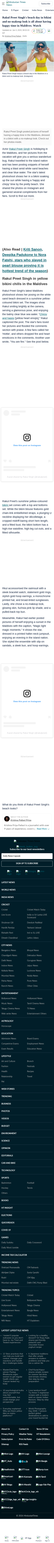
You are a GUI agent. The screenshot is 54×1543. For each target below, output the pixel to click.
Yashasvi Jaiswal (34, 939)
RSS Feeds (23, 1456)
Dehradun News (34, 967)
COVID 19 (6, 1242)
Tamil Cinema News (35, 1015)
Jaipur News (32, 977)
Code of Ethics (43, 1451)
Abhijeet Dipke (7, 1284)
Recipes (30, 1083)
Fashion (4, 1078)
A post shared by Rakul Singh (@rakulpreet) (27, 477)
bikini (5, 505)
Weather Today (25, 1446)
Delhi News (6, 972)
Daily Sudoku (7, 1254)
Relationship (6, 1088)
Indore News (7, 977)
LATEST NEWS (8, 894)
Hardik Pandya (7, 939)
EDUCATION (7, 1045)
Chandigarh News (9, 967)
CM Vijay (31, 1289)
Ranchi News (7, 998)
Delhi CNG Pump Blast (37, 1294)
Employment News (35, 1055)
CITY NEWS (6, 957)
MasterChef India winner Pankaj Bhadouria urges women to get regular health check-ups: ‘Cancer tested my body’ (12, 1388)
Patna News (6, 993)
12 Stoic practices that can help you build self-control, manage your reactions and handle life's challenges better (13, 1370)
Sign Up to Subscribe (27, 875)
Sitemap (5, 1456)
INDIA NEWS (7, 909)
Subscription (7, 1451)
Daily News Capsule (11, 868)
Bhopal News (33, 962)
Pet (2, 1093)
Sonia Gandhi (33, 1284)
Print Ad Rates (25, 1451)
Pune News (32, 993)
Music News (6, 1015)
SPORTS (5, 1190)
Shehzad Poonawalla (10, 1279)
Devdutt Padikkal (34, 934)
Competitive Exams (10, 1055)
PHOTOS (5, 1123)
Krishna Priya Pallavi (13, 36)
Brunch (30, 1073)
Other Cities (32, 998)
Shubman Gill (7, 934)
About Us (5, 1441)
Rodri (3, 1289)
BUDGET (5, 1138)
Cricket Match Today (36, 921)
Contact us (24, 1441)
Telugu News (7, 1327)
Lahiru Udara (32, 950)
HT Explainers (33, 1332)
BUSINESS (6, 1116)
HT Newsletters (43, 1446)
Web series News (9, 1025)
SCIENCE (5, 1153)
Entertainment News (10, 1322)
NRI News (6, 1332)
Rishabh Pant (7, 945)
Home (5, 10)
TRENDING (6, 1108)
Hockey (4, 1200)
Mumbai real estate (9, 1294)
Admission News (8, 1050)
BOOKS (4, 1212)
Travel (29, 1088)
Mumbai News (7, 987)
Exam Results (7, 1060)
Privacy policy (7, 1446)
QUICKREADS (7, 1234)
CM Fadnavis (32, 1279)
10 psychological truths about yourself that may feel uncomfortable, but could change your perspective (13, 1408)
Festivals (31, 1078)
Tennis (30, 1200)
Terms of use (42, 1441)
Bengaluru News (8, 962)
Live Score (6, 927)
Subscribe (45, 3)
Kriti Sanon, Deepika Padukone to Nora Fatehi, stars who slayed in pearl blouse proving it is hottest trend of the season (24, 260)
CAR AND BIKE (8, 1175)
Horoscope (6, 1038)
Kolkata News (7, 982)
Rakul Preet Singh (19, 148)
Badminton (6, 1195)
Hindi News (32, 1327)
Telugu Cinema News (10, 1020)
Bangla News (33, 1322)
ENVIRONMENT (8, 1145)
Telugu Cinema (33, 1317)
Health (4, 1083)
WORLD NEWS (8, 902)
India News (37, 10)
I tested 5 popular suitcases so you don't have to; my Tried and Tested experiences (13, 1350)
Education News (34, 1060)
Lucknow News (34, 982)
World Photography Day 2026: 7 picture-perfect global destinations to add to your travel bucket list (38, 1425)
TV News (31, 1020)
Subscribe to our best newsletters (27, 861)
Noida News (32, 987)
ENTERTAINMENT (9, 1005)
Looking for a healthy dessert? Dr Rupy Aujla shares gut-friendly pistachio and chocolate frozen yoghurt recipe (39, 1353)
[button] (3, 3)
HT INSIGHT (7, 1220)
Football (30, 1195)
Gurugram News (34, 972)
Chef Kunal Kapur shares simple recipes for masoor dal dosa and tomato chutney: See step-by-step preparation (38, 1387)
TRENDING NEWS (9, 1274)
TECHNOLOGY (8, 1182)
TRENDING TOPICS (10, 1302)
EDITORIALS (7, 1167)
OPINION (5, 1160)
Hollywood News (34, 1010)
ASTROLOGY (7, 1033)
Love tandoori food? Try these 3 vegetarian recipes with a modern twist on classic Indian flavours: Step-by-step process (39, 1408)
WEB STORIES (8, 1101)
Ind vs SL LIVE (33, 945)
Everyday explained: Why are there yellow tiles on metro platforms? (12, 1423)
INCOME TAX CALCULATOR (14, 1267)
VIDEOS (5, 1130)
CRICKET (5, 916)
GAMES (4, 1249)
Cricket (25, 10)
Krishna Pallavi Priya (21, 820)
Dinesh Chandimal (9, 950)
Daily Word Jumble (9, 1259)
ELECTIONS (6, 1227)
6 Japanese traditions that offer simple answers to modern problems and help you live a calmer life (39, 1370)
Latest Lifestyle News (15, 1342)
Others (4, 1205)
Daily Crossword (34, 1254)
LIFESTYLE (6, 1068)
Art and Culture (8, 1073)
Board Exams (33, 1050)
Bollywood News (8, 1010)
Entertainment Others (36, 1025)
